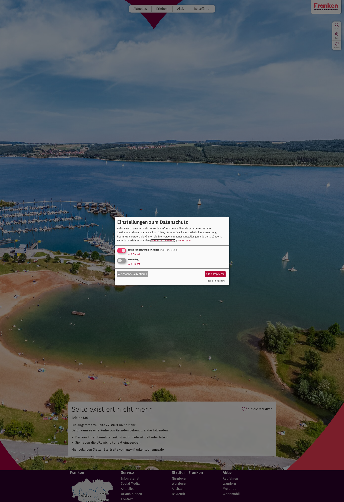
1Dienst (134, 254)
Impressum (184, 240)
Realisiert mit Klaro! (216, 281)
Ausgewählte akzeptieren (132, 274)
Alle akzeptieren (215, 274)
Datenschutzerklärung (162, 240)
